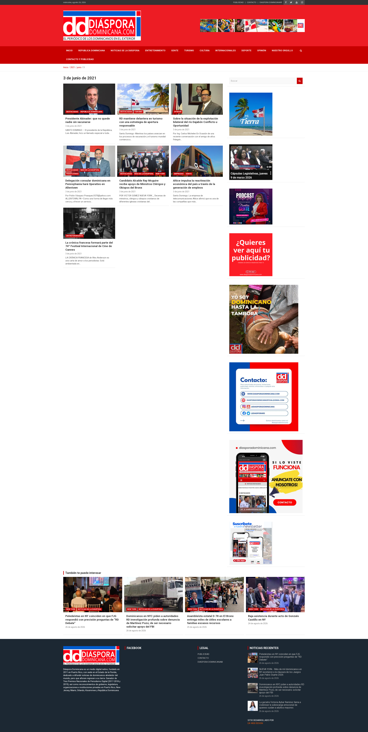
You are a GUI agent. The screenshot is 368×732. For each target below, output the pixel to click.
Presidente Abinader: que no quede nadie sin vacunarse (87, 120)
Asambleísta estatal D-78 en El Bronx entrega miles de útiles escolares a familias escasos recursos (210, 619)
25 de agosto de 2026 (197, 627)
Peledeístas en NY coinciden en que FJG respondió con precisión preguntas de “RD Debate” (92, 619)
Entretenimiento (155, 50)
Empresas (178, 174)
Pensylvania (72, 174)
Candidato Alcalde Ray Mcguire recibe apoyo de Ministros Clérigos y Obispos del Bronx (142, 184)
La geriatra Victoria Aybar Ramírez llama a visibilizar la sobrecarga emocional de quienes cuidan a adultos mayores (280, 705)
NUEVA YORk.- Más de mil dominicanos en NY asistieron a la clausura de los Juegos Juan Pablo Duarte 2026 (280, 672)
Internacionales (225, 50)
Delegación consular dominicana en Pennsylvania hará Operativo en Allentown (87, 184)
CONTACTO (251, 2)
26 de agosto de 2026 (75, 627)
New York (160, 174)
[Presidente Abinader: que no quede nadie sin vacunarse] (89, 99)
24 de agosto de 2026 (258, 623)
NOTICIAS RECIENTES (264, 648)
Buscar (300, 81)
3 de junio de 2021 (73, 126)
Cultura (205, 50)
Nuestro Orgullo (282, 50)
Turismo (189, 50)
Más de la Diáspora (89, 170)
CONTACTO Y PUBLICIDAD (80, 59)
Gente (174, 50)
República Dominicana (91, 112)
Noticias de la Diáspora (89, 609)
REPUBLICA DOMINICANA (91, 50)
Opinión (261, 50)
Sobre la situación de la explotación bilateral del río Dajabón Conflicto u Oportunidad (195, 122)
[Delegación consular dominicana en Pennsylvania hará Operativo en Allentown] (89, 161)
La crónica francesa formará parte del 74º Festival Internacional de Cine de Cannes (89, 246)
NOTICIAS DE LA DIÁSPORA (125, 50)
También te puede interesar (83, 573)
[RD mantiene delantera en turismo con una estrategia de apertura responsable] (143, 99)
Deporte (246, 50)
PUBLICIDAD (238, 2)
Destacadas (72, 112)
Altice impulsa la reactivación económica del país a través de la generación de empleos (194, 184)
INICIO (69, 50)
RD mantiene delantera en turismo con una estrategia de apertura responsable (140, 122)
